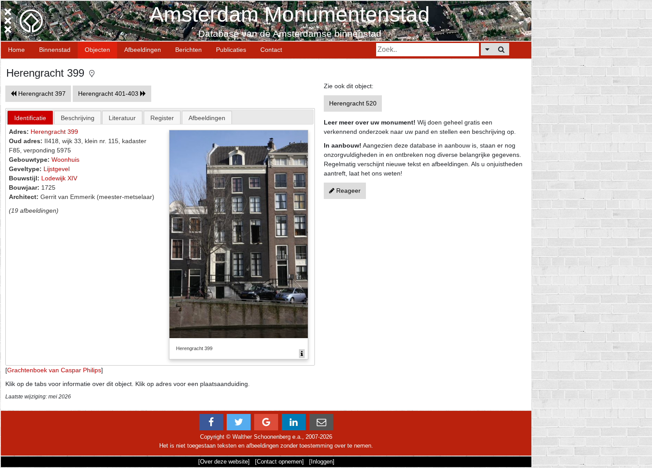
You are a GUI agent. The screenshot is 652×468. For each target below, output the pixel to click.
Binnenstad (55, 49)
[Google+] (266, 422)
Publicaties (231, 49)
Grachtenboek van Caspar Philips (54, 370)
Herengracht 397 (41, 93)
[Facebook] (211, 422)
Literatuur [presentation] (122, 117)
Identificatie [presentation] (30, 117)
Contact (271, 49)
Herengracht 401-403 (109, 93)
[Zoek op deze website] (501, 49)
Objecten (97, 49)
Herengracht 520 (353, 103)
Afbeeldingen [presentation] (207, 117)
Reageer (347, 190)
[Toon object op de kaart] (91, 73)
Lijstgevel (56, 168)
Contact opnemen (279, 461)
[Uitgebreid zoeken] (487, 49)
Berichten (188, 49)
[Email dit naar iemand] (321, 422)
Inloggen (322, 461)
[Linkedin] (294, 422)
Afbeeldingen (142, 49)
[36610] (302, 353)
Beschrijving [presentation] (77, 117)
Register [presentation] (162, 117)
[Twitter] (239, 422)
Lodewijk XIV (59, 178)
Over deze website (224, 461)
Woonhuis (65, 159)
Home (16, 49)
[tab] (30, 118)
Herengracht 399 (54, 131)
